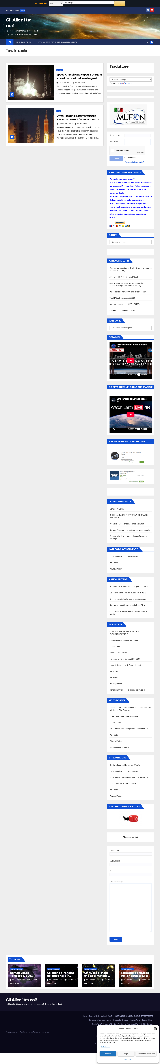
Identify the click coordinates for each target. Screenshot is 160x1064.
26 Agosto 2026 (93, 980)
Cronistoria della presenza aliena (124, 640)
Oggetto (113, 871)
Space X (59, 70)
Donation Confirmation (120, 1020)
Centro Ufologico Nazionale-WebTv (125, 765)
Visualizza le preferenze (146, 1054)
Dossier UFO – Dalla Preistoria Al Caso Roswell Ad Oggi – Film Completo (128, 1024)
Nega (126, 1054)
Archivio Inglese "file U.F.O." (122, 304)
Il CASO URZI (115, 723)
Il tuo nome (114, 850)
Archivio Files (23, 42)
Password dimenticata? (134, 162)
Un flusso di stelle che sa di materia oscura (128, 599)
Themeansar (45, 1032)
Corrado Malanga (117, 509)
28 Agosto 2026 (19, 980)
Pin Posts (114, 563)
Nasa (58, 111)
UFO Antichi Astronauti (119, 747)
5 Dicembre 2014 (66, 124)
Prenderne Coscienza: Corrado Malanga (127, 524)
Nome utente (115, 135)
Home (85, 1016)
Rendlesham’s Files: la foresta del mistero (127, 690)
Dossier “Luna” (116, 647)
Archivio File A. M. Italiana (121, 277)
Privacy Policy (128, 1059)
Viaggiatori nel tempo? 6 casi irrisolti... (126, 292)
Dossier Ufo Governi (118, 653)
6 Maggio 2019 (65, 83)
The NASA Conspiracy (119, 298)
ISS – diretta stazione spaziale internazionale (129, 729)
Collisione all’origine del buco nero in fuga (128, 593)
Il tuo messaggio (116, 882)
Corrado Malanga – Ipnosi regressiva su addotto (130, 530)
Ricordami (131, 158)
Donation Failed (135, 1020)
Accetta (108, 1054)
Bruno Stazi (80, 83)
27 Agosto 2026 (56, 980)
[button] (155, 1029)
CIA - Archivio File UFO (119, 310)
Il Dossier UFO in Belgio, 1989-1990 (125, 659)
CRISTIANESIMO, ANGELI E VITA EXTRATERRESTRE (134, 1016)
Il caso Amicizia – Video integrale (124, 716)
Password (114, 141)
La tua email (115, 861)
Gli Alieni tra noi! (21, 999)
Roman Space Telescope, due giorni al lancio (129, 587)
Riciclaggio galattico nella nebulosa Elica (127, 605)
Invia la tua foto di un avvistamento (57, 42)
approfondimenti (16, 969)
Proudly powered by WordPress (17, 1032)
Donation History (147, 1020)
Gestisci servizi (105, 1047)
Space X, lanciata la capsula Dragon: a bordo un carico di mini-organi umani (79, 78)
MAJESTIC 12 (116, 671)
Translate (128, 83)
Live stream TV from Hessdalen (123, 784)
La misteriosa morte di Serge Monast (125, 665)
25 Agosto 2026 (130, 980)
